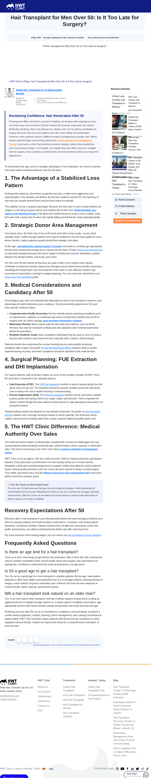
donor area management (90, 250)
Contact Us (43, 706)
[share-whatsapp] (36, 639)
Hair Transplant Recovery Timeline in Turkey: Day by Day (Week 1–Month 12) (124, 723)
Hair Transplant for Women (72, 706)
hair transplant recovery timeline (84, 535)
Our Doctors (44, 691)
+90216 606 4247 (8, 699)
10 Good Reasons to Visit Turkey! (99, 697)
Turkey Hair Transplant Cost (96, 689)
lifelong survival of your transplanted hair (66, 473)
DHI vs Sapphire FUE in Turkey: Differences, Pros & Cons (125, 752)
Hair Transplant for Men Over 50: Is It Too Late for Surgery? (61, 81)
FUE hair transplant (50, 384)
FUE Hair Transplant (73, 695)
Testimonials (44, 696)
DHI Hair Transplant (73, 700)
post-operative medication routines (62, 320)
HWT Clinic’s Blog (19, 81)
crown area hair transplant (18, 277)
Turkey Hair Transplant (69, 689)
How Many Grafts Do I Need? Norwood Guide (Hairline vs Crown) (124, 707)
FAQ (40, 710)
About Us (42, 687)
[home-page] (7, 81)
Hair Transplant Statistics (71, 715)
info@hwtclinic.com (9, 696)
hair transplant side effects (57, 348)
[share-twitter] (24, 639)
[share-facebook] (19, 639)
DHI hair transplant (54, 395)
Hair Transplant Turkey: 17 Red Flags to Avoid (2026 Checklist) (124, 692)
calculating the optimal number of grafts (39, 246)
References (44, 701)
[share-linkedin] (30, 639)
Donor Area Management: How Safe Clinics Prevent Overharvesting (124, 738)
